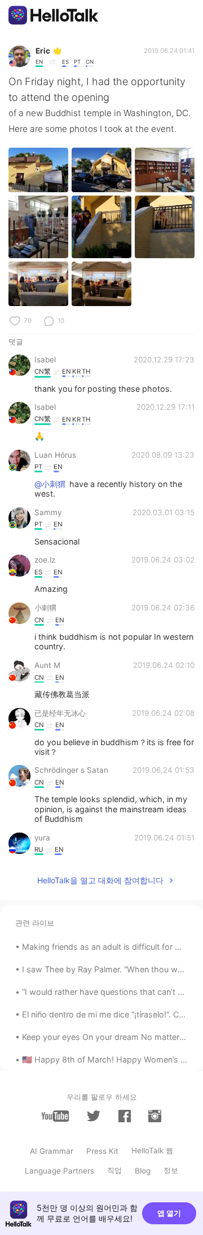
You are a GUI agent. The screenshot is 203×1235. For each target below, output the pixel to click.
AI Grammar (51, 1151)
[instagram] (154, 1116)
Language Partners (59, 1170)
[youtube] (55, 1115)
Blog (143, 1170)
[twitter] (93, 1116)
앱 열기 (169, 1213)
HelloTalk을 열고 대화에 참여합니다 (100, 880)
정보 (171, 1170)
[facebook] (124, 1116)
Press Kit (102, 1151)
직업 (114, 1170)
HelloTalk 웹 (152, 1150)
